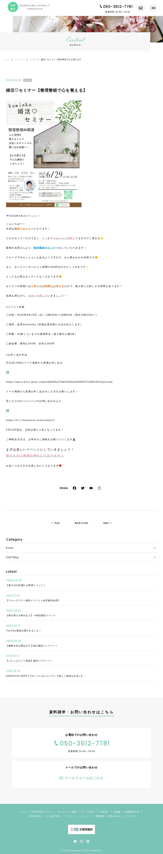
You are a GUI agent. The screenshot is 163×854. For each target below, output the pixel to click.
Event (27, 80)
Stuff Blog (12, 557)
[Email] (91, 489)
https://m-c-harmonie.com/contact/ (30, 420)
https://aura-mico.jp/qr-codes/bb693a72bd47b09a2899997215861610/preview (59, 381)
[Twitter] (82, 489)
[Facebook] (74, 489)
